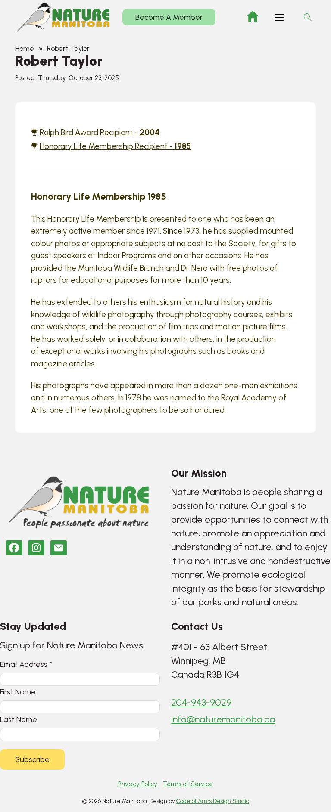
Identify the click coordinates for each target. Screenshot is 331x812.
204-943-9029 (201, 702)
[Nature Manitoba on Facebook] (14, 547)
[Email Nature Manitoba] (58, 547)
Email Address (26, 664)
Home (24, 48)
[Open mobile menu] (279, 17)
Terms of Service (188, 784)
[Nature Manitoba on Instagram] (36, 547)
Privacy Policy (137, 784)
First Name (18, 691)
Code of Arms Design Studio (212, 800)
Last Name (18, 719)
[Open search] (308, 17)
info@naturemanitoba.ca (223, 719)
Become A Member (169, 17)
